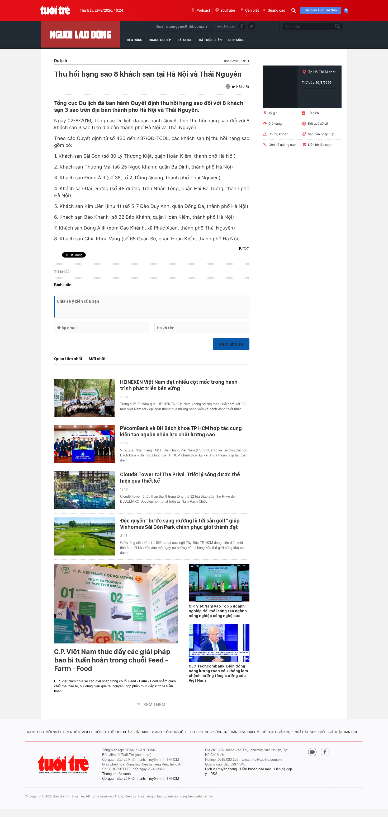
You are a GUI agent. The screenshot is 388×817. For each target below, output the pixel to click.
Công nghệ (173, 732)
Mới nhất (97, 358)
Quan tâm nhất (68, 358)
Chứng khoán (278, 134)
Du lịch (196, 732)
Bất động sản (210, 40)
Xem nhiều (71, 732)
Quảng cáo (276, 10)
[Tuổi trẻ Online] (63, 764)
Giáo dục (285, 732)
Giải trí (253, 732)
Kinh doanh (152, 732)
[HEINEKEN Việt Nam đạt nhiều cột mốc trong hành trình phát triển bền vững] (84, 398)
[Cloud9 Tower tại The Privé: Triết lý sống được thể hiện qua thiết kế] (84, 490)
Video (87, 732)
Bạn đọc (351, 732)
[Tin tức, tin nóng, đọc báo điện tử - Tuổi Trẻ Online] (55, 10)
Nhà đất (302, 732)
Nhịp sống (236, 40)
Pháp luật (132, 732)
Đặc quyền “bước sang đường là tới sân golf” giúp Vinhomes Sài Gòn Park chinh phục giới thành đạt (180, 523)
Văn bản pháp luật (321, 134)
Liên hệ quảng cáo (282, 145)
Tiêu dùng (134, 40)
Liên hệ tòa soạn (320, 145)
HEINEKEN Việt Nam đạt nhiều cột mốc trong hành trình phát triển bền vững (179, 385)
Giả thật (335, 732)
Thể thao (268, 732)
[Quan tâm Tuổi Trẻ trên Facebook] (325, 752)
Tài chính (185, 40)
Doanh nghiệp (160, 40)
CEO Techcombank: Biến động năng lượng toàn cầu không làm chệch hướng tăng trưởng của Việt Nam (218, 673)
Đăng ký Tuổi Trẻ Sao (321, 10)
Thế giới (114, 732)
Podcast (203, 10)
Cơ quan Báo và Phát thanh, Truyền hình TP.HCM (140, 779)
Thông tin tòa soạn (116, 774)
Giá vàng (275, 123)
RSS (213, 774)
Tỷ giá (272, 113)
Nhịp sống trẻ (217, 732)
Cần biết (252, 10)
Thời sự (99, 732)
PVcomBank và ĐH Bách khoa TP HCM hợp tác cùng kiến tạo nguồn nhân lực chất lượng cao (181, 431)
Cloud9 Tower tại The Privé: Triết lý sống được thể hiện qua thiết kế (180, 477)
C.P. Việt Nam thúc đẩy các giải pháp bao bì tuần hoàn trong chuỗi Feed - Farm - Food (112, 660)
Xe (186, 732)
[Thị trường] (80, 34)
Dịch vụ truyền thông (221, 769)
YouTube (227, 10)
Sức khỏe (318, 732)
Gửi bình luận (231, 344)
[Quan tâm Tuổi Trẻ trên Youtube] (312, 752)
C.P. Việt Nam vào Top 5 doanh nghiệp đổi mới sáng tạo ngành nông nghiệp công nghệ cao (218, 611)
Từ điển (313, 113)
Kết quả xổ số (318, 123)
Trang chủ (34, 732)
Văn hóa (238, 732)
